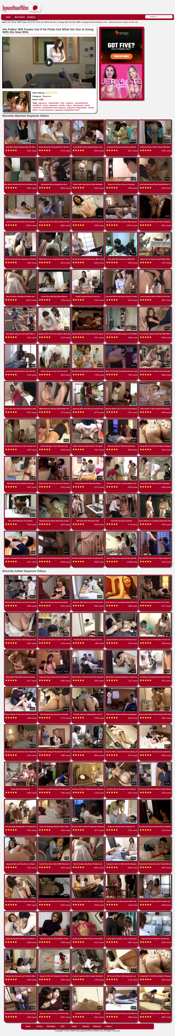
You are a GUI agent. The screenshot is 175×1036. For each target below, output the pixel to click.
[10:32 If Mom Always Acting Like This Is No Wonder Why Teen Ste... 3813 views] (54, 345)
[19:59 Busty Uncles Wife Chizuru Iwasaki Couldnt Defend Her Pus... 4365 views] (21, 987)
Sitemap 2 (97, 1026)
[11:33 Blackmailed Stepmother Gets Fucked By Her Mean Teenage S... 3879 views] (155, 838)
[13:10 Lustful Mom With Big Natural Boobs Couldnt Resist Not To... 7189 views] (54, 270)
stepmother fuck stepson (54, 107)
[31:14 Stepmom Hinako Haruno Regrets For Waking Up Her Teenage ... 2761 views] (121, 800)
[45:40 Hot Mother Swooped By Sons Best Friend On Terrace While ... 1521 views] (155, 651)
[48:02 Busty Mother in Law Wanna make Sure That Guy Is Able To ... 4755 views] (155, 495)
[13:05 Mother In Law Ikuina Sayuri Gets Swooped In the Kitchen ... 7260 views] (54, 763)
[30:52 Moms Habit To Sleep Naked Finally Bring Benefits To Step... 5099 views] (155, 382)
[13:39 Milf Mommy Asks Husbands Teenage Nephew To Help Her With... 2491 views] (21, 457)
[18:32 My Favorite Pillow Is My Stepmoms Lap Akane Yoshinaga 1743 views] (121, 950)
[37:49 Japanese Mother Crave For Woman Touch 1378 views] (121, 613)
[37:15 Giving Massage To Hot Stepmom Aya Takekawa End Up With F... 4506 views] (54, 420)
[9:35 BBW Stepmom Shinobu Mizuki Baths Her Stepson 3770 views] (54, 382)
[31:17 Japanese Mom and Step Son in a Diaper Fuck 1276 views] (21, 838)
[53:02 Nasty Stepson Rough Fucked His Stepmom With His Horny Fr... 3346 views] (88, 651)
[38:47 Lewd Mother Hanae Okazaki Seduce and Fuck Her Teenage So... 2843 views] (88, 121)
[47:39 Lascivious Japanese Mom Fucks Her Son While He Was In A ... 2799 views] (21, 345)
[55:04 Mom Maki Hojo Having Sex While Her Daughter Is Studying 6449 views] (121, 233)
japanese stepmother (77, 107)
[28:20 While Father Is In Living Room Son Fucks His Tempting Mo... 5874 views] (54, 233)
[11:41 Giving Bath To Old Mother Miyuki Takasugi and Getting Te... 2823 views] (155, 950)
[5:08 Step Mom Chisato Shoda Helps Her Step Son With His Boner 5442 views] (21, 121)
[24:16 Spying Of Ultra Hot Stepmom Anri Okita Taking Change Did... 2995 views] (54, 950)
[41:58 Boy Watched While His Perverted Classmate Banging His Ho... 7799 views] (88, 345)
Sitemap (85, 1026)
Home (8, 17)
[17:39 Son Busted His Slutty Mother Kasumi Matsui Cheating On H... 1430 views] (155, 763)
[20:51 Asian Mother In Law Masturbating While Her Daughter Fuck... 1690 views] (121, 576)
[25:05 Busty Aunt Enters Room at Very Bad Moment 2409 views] (121, 158)
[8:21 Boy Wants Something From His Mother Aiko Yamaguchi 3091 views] (21, 158)
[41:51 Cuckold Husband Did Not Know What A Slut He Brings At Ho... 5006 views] (88, 233)
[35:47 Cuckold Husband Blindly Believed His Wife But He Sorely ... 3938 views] (54, 532)
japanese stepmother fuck (67, 110)
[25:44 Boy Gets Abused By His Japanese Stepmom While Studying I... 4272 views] (88, 800)
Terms (28, 1026)
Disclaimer (51, 1026)
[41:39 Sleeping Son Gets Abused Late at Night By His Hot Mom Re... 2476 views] (21, 725)
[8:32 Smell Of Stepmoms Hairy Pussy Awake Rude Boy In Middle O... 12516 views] (21, 195)
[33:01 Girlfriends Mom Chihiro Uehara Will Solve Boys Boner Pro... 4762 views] (155, 121)
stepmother (53, 103)
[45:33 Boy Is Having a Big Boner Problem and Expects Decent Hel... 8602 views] (88, 838)
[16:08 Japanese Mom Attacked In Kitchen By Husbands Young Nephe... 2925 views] (155, 912)
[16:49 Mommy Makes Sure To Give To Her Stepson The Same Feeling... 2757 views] (121, 382)
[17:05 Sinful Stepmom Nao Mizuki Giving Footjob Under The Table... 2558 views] (88, 875)
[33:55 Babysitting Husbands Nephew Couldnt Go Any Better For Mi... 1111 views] (121, 651)
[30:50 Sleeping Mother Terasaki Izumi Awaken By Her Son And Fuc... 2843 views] (155, 725)
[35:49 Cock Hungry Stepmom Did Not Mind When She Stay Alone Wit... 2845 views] (155, 308)
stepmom (53, 105)
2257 (63, 1026)
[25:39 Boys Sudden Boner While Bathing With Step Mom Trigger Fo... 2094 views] (155, 688)
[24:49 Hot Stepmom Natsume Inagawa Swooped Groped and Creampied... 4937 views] (21, 875)
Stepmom (47, 96)
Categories (31, 17)
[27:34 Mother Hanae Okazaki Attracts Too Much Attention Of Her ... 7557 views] (88, 420)
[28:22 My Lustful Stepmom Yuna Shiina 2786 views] (21, 495)
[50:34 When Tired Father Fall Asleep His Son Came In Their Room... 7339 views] (121, 345)
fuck (62, 103)
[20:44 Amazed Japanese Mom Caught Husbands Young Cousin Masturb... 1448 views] (88, 950)
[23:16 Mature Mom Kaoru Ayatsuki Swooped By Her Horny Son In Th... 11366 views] (121, 532)
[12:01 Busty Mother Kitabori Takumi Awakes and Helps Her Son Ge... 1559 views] (155, 875)
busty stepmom (46, 110)
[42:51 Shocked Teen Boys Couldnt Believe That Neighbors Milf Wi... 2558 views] (121, 457)
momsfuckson (81, 103)
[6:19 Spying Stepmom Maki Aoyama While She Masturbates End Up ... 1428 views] (121, 875)
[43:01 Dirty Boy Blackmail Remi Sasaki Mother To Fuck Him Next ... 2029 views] (155, 158)
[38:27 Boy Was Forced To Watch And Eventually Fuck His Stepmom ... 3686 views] (155, 345)
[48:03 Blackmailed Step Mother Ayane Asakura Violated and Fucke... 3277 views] (21, 651)
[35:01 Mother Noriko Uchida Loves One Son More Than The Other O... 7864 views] (21, 576)
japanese (43, 103)
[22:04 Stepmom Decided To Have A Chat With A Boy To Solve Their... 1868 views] (21, 912)
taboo (69, 105)
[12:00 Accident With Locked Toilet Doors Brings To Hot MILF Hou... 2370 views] (121, 725)
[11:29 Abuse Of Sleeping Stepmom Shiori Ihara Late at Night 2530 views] (54, 800)
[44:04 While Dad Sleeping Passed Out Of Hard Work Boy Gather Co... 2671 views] (155, 576)
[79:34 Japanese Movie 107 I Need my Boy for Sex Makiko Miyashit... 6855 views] (54, 195)
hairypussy (78, 105)
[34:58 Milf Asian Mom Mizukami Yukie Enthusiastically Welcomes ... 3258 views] (88, 495)
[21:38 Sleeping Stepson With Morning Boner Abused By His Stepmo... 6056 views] (121, 420)
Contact (109, 1026)
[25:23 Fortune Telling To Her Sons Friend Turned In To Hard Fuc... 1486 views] (21, 688)
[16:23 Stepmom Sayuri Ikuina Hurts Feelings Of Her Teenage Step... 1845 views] (54, 651)
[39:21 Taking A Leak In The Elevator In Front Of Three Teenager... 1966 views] (155, 613)
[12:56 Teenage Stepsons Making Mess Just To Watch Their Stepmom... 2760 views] (88, 688)
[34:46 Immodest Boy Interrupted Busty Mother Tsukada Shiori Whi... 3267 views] (121, 121)
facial (87, 105)
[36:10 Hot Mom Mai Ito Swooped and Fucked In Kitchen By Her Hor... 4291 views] (121, 763)
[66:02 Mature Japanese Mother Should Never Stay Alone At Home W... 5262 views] (54, 875)
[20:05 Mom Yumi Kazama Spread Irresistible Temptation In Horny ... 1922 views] (54, 576)
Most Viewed (20, 17)
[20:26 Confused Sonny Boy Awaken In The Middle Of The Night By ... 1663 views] (121, 308)
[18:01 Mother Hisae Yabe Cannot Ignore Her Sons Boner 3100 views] (88, 195)
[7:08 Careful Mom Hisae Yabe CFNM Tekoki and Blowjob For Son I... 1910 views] (54, 838)
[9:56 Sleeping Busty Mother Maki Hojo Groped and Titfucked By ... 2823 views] (54, 495)
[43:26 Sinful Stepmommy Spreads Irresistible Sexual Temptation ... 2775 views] (54, 688)
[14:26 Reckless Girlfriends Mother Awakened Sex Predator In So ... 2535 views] (88, 532)
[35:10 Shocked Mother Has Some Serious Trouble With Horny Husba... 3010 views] (121, 270)
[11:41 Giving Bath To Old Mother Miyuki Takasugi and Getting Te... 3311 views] (155, 420)
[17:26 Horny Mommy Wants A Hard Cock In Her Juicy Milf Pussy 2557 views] (155, 270)
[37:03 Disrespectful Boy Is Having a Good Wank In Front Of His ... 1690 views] (121, 987)
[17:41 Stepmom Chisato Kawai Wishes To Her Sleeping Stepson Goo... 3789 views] (54, 912)
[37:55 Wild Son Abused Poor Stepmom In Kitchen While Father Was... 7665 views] (21, 233)
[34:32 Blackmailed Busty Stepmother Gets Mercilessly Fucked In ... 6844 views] (54, 158)
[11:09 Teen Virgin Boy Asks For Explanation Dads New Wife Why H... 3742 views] (21, 382)
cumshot (37, 107)
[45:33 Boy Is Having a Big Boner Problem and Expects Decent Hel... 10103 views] (21, 270)
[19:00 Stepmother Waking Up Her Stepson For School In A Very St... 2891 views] (155, 987)
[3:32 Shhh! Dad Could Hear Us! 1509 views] (21, 763)
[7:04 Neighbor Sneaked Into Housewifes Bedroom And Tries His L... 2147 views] (21, 532)
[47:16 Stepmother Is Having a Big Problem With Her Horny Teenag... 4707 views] (155, 233)
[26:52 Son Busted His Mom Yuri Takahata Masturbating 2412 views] (88, 987)
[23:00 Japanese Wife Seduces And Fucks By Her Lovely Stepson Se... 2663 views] (88, 576)
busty (45, 105)
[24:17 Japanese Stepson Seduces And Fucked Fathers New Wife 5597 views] (54, 987)
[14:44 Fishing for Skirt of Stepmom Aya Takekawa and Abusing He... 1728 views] (88, 763)
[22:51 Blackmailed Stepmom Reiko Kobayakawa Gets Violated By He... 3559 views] (121, 688)
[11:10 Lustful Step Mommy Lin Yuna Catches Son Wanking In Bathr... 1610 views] (21, 420)
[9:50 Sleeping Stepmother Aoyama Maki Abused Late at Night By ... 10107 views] (121, 195)
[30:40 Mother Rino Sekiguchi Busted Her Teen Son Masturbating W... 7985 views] (54, 725)
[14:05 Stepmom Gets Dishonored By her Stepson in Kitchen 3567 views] (155, 195)
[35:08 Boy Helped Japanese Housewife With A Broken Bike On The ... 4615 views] (21, 308)
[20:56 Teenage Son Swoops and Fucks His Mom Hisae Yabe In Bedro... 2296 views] (21, 950)
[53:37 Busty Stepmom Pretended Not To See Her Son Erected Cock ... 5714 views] (54, 121)
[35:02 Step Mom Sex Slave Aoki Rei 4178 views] (121, 495)
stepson (70, 103)
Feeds (74, 1026)
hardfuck (37, 105)
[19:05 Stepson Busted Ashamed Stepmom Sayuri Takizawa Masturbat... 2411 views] (88, 308)
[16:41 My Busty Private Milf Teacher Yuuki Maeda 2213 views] (88, 912)
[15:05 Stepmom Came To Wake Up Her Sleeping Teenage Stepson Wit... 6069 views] (121, 838)
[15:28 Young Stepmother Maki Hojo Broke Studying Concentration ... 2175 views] (88, 457)
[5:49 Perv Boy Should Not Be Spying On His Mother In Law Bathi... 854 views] (88, 613)
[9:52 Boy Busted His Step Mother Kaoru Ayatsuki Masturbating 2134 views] (155, 800)
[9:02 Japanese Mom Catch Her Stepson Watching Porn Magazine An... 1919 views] (54, 308)
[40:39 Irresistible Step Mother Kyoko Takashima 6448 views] (155, 457)
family (62, 105)
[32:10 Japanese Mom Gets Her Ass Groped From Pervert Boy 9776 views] (88, 382)
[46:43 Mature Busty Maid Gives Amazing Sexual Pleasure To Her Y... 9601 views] (88, 725)
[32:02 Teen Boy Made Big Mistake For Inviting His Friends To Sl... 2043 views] (21, 800)
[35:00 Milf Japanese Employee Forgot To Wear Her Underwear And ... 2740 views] (54, 613)
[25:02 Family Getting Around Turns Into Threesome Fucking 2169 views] (88, 270)
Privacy (40, 1026)
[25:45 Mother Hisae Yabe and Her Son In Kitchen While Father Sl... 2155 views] (54, 457)
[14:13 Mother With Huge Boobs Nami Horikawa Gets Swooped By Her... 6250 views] (88, 158)
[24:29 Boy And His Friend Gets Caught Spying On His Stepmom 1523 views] (155, 532)
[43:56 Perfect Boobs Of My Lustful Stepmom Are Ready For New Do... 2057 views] (21, 613)
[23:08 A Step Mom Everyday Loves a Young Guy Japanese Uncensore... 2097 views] (121, 912)
